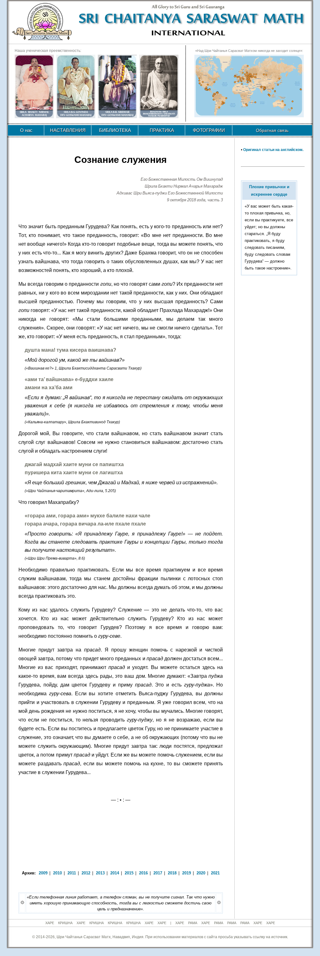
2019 (186, 873)
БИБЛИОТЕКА (115, 130)
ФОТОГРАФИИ (209, 130)
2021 (215, 873)
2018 (172, 873)
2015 (129, 873)
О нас (26, 130)
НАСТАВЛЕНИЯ (68, 130)
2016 (143, 873)
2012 (86, 873)
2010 (57, 873)
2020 (201, 873)
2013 (100, 873)
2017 (157, 873)
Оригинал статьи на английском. (273, 150)
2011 (72, 873)
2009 (43, 873)
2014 (114, 873)
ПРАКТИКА (162, 130)
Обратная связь (272, 130)
